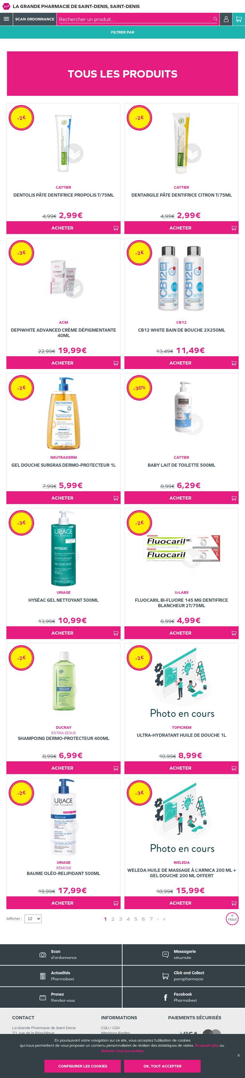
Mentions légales (115, 1033)
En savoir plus (207, 1045)
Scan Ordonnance (34, 19)
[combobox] (136, 19)
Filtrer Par (122, 32)
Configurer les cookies (82, 1066)
